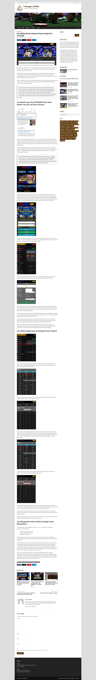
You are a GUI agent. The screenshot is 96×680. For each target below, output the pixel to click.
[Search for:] (69, 35)
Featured (18, 31)
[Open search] (78, 28)
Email (18, 638)
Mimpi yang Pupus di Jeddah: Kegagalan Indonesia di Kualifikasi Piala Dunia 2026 (73, 105)
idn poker (65, 124)
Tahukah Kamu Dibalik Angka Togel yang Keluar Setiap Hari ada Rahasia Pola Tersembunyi (51, 583)
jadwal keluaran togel (27, 562)
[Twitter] (77, 3)
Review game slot (69, 132)
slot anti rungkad (70, 135)
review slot (74, 132)
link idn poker (68, 54)
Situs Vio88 (62, 135)
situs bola (61, 134)
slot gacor (75, 135)
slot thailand (74, 137)
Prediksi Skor (62, 130)
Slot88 (66, 135)
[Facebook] (75, 3)
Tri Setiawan (24, 37)
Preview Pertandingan (68, 130)
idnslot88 (72, 124)
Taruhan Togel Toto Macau (72, 69)
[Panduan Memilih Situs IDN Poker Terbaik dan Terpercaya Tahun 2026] (63, 89)
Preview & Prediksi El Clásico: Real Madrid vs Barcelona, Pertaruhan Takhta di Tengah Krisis (73, 97)
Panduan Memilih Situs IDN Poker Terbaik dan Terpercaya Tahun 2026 (73, 90)
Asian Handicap (75, 121)
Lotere (38, 27)
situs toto (75, 134)
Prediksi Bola (72, 129)
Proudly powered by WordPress (63, 678)
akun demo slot (62, 121)
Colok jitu (71, 122)
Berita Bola (62, 122)
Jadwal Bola (76, 124)
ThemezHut (77, 678)
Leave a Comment (29, 37)
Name (18, 633)
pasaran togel (34, 562)
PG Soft (77, 127)
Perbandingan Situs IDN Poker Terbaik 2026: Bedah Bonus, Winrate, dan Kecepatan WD (73, 84)
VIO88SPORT (62, 140)
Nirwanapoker (65, 50)
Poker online (62, 129)
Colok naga (75, 122)
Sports (33, 27)
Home (19, 27)
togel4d (38, 562)
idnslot (73, 59)
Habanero (61, 124)
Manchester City (62, 127)
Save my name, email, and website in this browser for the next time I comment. (32, 650)
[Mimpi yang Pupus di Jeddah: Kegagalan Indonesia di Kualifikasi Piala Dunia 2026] (63, 103)
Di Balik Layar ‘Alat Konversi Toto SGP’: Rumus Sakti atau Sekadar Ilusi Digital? (23, 583)
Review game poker (63, 132)
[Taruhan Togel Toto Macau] (63, 69)
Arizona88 (21, 562)
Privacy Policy (26, 2)
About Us (19, 2)
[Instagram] (78, 3)
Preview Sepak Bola (75, 130)
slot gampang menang (63, 137)
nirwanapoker (68, 127)
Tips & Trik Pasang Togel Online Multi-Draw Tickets (69, 78)
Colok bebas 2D (67, 122)
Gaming (27, 27)
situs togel (71, 134)
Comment (19, 618)
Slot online (69, 137)
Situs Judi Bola (66, 134)
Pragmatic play (67, 129)
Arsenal (71, 121)
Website (18, 643)
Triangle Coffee (31, 6)
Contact (22, 2)
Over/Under (72, 127)
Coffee (23, 27)
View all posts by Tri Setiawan (31, 606)
